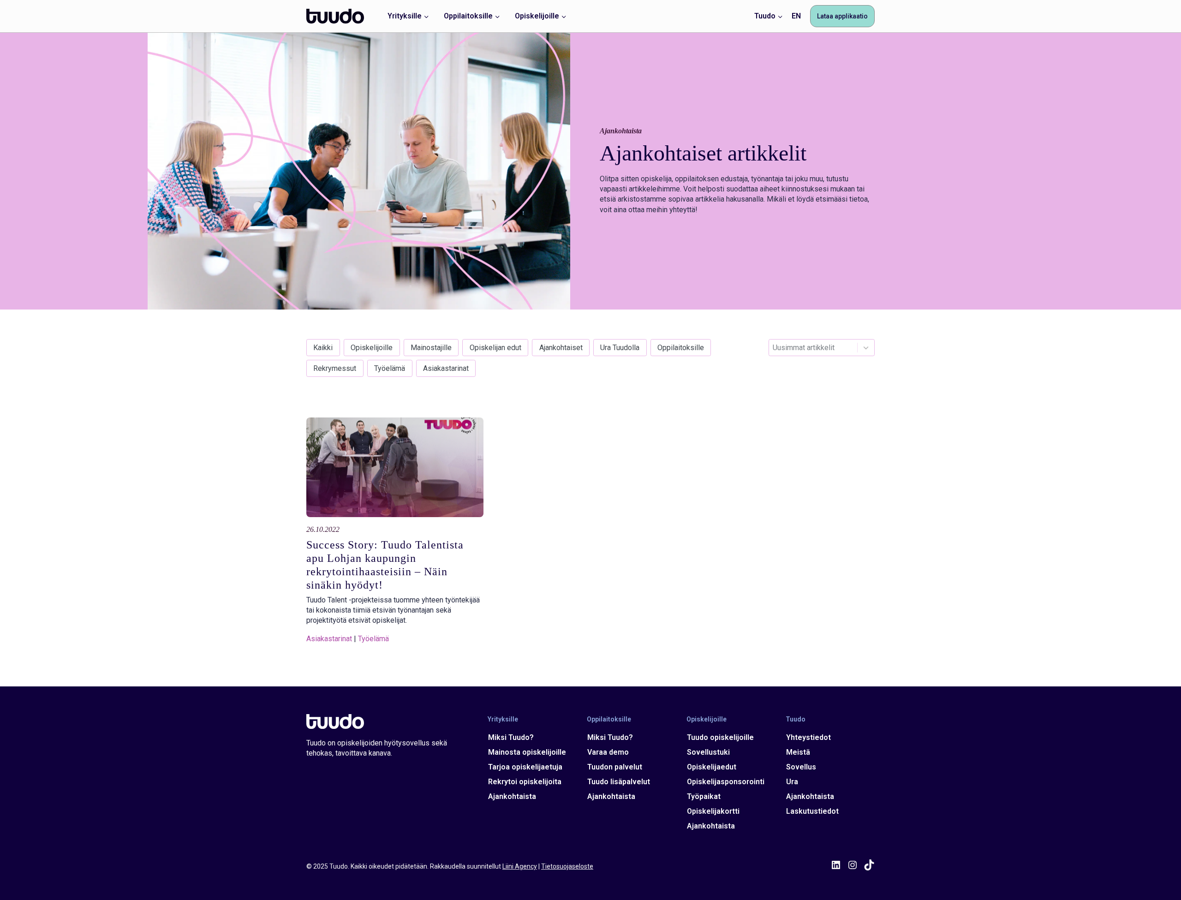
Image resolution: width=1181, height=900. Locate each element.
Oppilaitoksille (680, 347)
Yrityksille (503, 719)
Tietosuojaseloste (567, 866)
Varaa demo (608, 752)
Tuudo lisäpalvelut (618, 781)
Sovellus (801, 767)
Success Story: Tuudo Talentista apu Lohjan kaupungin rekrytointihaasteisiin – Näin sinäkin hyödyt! (385, 564)
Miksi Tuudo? (511, 737)
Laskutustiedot (812, 811)
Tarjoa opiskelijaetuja (525, 767)
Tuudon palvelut (614, 767)
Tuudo (795, 719)
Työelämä (389, 368)
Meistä (798, 752)
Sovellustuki (708, 752)
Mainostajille (431, 347)
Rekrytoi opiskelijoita (524, 781)
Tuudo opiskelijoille (720, 737)
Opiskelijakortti (713, 811)
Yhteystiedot (808, 737)
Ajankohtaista (512, 796)
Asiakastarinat (446, 368)
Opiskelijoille (372, 347)
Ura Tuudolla (619, 347)
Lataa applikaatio (842, 16)
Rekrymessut (334, 368)
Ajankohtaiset (561, 347)
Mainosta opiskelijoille (527, 752)
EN (796, 16)
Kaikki (323, 347)
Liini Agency (519, 866)
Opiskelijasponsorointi (725, 781)
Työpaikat (704, 796)
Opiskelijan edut (495, 347)
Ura (792, 781)
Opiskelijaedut (711, 767)
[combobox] (822, 347)
